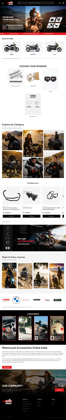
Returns (38, 404)
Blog (53, 404)
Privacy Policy (54, 417)
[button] (63, 2)
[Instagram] (62, 385)
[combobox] (36, 2)
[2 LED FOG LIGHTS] (32, 195)
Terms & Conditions (47, 417)
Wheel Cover (25, 410)
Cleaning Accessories (27, 404)
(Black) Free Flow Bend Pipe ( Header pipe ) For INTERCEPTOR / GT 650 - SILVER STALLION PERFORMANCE (11, 210)
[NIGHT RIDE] (9, 263)
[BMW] (11, 47)
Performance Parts (26, 408)
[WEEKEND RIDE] (41, 263)
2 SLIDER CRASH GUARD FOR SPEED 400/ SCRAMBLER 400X (51, 208)
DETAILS (59, 390)
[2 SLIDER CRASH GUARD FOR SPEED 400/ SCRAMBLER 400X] (51, 195)
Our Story (54, 401)
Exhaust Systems (26, 401)
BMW (11, 54)
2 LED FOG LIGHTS (27, 208)
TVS (54, 54)
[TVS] (54, 47)
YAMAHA (33, 54)
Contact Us (39, 406)
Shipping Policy (61, 417)
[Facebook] (58, 385)
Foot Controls (25, 406)
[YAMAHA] (33, 47)
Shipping (39, 401)
